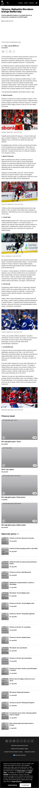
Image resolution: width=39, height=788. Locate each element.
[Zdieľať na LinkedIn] (10, 51)
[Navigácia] (36, 3)
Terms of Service (16, 781)
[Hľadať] (8, 3)
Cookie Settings (12, 785)
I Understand (25, 785)
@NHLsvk (16, 46)
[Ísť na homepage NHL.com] (3, 3)
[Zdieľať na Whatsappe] (2, 51)
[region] (19, 774)
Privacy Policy (21, 770)
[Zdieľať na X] (6, 51)
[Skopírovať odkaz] (13, 51)
